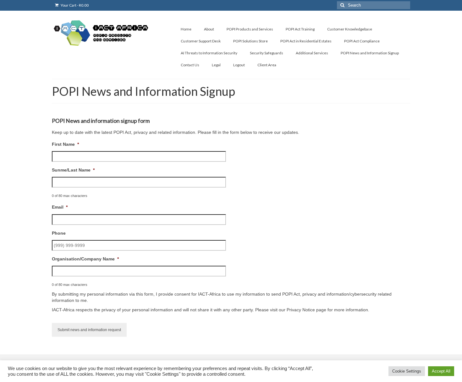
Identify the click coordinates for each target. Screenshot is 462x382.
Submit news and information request (89, 330)
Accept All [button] (441, 371)
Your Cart (74, 5)
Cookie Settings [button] (406, 371)
